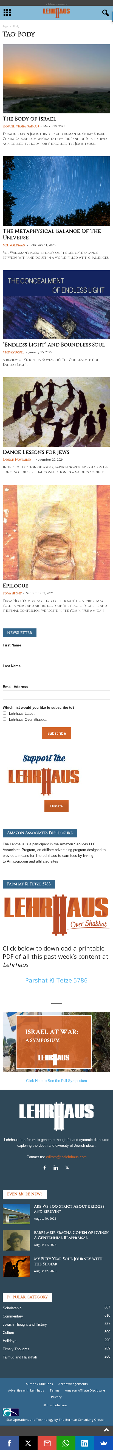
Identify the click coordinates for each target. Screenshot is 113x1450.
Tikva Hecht (12, 593)
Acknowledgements (72, 1384)
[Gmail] (47, 1443)
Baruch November (17, 460)
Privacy (56, 1397)
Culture (8, 1333)
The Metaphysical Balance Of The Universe (52, 234)
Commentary (13, 1316)
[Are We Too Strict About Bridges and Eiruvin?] (16, 1214)
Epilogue (16, 585)
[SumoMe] (103, 1443)
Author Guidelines (39, 1384)
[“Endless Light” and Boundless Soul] (56, 304)
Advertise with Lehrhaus (26, 1390)
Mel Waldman (14, 245)
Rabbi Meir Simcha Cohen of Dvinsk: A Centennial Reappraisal (71, 1235)
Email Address (15, 687)
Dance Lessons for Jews (36, 452)
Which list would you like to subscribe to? (39, 707)
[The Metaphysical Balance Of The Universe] (56, 190)
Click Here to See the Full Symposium (56, 1081)
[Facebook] (46, 1168)
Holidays (9, 1341)
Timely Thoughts (16, 1349)
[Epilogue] (56, 532)
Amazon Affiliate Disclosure (85, 1390)
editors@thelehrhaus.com (66, 1157)
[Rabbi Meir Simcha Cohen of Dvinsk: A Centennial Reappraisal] (16, 1240)
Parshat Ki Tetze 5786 (56, 980)
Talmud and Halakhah (20, 1357)
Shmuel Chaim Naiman (21, 126)
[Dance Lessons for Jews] (56, 411)
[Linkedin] (57, 1168)
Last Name (12, 666)
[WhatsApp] (65, 1443)
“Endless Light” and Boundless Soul (54, 344)
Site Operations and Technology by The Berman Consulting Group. (55, 1419)
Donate (56, 806)
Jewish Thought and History (25, 1324)
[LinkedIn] (84, 1443)
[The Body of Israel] (56, 78)
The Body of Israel (29, 118)
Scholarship (12, 1308)
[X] (68, 1168)
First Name (12, 645)
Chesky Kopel (13, 352)
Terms (54, 1390)
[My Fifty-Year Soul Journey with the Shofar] (16, 1266)
